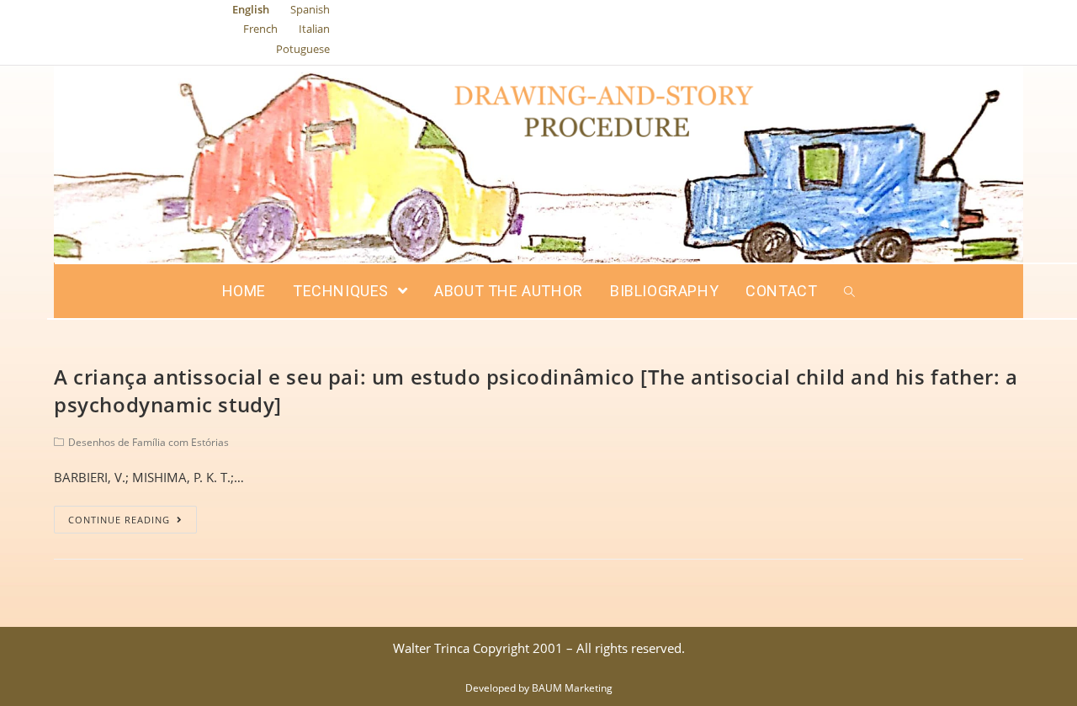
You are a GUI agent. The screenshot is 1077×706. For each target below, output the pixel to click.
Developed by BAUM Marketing (539, 688)
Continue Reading (119, 519)
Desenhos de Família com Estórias (148, 442)
